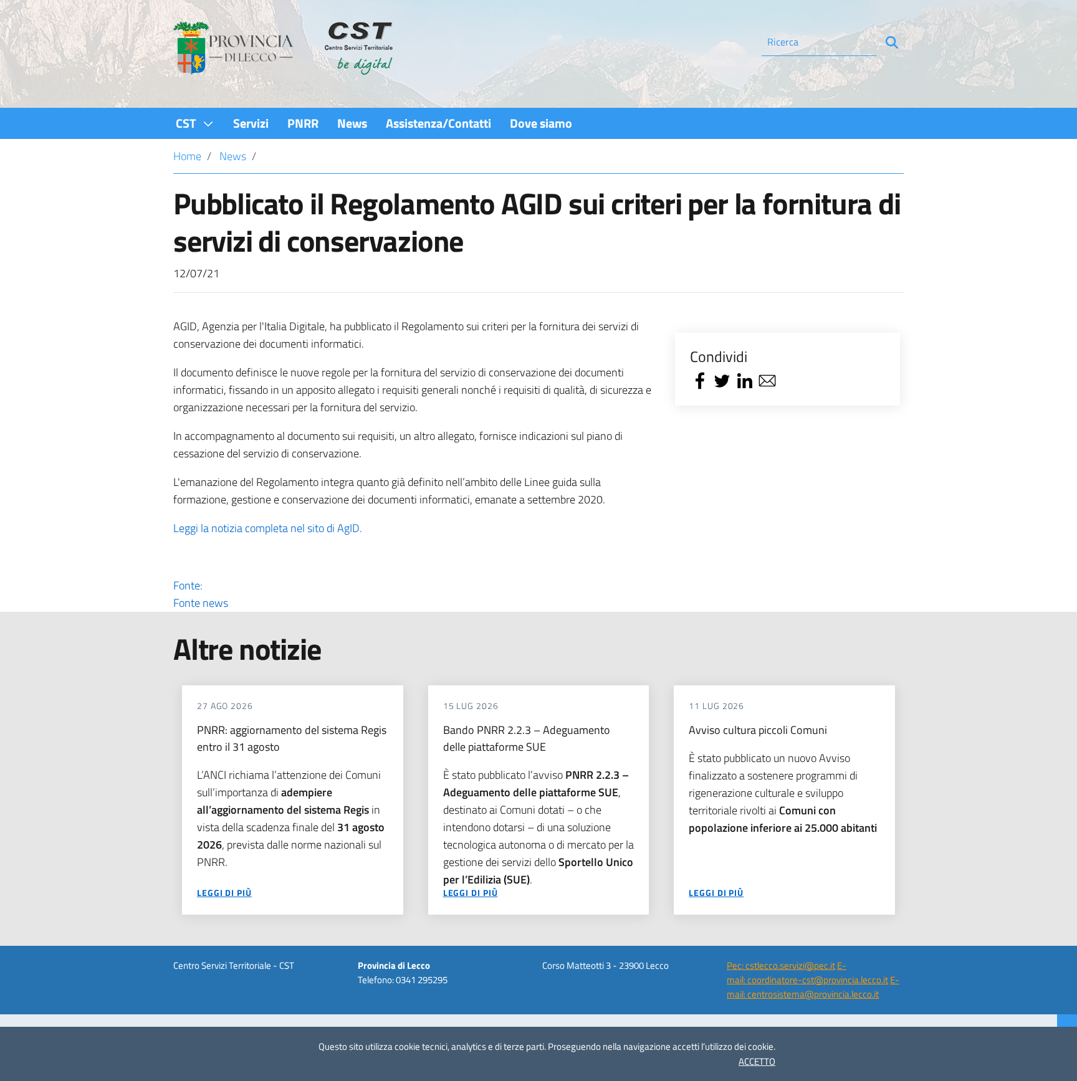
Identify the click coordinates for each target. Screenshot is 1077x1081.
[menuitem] (195, 123)
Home (187, 156)
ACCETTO (757, 1061)
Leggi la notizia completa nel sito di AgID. (267, 528)
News (232, 156)
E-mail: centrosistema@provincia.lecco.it (813, 987)
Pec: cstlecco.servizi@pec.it (781, 965)
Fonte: (200, 594)
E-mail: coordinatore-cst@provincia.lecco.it (807, 972)
